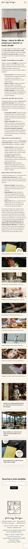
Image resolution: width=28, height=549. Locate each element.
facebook (17, 534)
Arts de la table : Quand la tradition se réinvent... (13, 284)
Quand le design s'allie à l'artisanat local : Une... (12, 314)
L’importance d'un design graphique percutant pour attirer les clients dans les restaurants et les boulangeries (13, 405)
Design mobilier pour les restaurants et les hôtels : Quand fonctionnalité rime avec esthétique (12, 433)
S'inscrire (14, 487)
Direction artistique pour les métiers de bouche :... (13, 345)
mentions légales (7, 538)
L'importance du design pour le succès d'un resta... (13, 330)
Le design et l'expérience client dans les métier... (12, 269)
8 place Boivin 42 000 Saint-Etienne (21, 522)
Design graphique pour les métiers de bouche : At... (13, 253)
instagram (7, 534)
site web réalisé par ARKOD (14, 542)
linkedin (12, 534)
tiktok (22, 534)
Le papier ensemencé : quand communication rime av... (14, 376)
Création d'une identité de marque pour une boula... (13, 299)
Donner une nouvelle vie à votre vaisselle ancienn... (13, 360)
